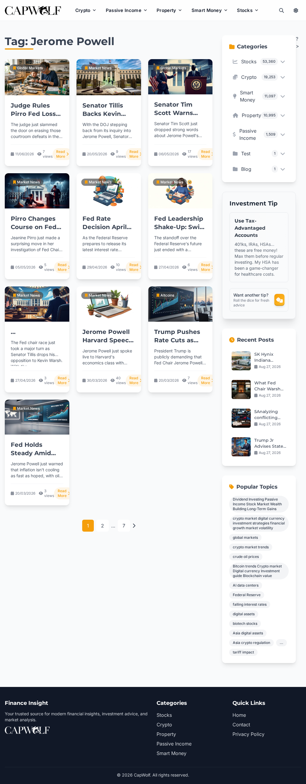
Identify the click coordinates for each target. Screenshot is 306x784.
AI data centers (245, 585)
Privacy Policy (248, 734)
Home (239, 715)
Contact (241, 725)
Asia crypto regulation (251, 642)
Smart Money (207, 10)
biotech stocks (245, 623)
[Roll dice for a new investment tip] (279, 300)
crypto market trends (251, 547)
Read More (60, 154)
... (281, 642)
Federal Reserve (247, 595)
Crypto (83, 10)
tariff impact (243, 652)
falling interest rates (250, 604)
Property (166, 10)
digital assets (244, 614)
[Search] (281, 10)
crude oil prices (246, 556)
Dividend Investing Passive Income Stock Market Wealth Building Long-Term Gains (257, 504)
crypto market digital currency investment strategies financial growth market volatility (259, 523)
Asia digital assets (248, 633)
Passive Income (123, 10)
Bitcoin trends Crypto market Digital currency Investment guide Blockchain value (257, 571)
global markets (245, 537)
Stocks (245, 10)
